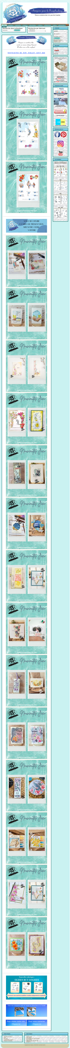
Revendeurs (28, 1041)
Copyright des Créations (8, 1039)
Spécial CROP (61, 25)
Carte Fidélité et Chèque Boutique (33, 1038)
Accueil (4, 25)
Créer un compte (57, 41)
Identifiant (56, 31)
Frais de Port (29, 1037)
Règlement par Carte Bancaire (32, 1040)
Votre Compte (29, 1036)
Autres (54, 25)
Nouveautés (18, 25)
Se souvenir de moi (57, 36)
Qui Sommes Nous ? (8, 1036)
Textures (40, 25)
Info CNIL (6, 1038)
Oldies (4, 26)
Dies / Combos (32, 25)
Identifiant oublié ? (57, 40)
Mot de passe (56, 33)
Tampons (25, 25)
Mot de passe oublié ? (58, 39)
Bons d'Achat (29, 1039)
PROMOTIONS (47, 25)
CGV (5, 1037)
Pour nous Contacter (8, 1040)
